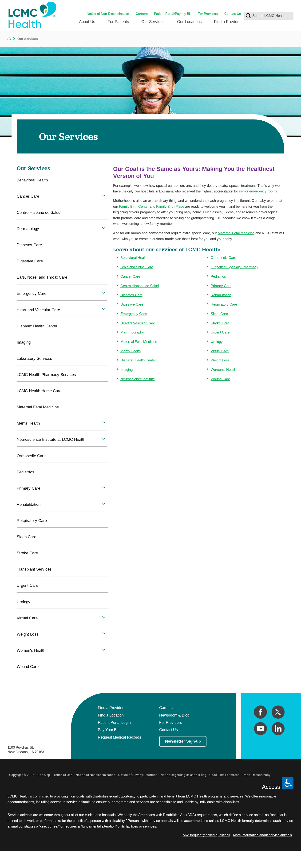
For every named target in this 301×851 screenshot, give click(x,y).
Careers (142, 13)
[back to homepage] (9, 38)
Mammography (132, 332)
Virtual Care (220, 351)
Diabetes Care (131, 295)
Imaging (126, 370)
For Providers (208, 13)
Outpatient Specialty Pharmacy (234, 267)
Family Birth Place (170, 206)
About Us (87, 21)
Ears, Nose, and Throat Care (42, 277)
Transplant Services (34, 569)
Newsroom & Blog (174, 715)
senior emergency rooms (258, 191)
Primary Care (221, 286)
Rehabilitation (221, 295)
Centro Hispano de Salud (139, 286)
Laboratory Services (34, 358)
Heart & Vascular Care (137, 323)
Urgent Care (220, 332)
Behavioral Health (133, 258)
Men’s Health (130, 351)
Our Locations (189, 21)
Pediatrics (218, 276)
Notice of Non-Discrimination (108, 13)
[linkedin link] (278, 728)
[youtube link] (260, 728)
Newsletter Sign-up (183, 741)
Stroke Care (220, 323)
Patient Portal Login (114, 722)
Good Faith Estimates (224, 775)
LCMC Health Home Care (39, 390)
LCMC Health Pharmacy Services (46, 374)
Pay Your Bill (108, 730)
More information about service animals (262, 835)
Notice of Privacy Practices (137, 775)
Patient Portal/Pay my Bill (172, 13)
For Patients (118, 21)
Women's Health (223, 370)
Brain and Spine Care (136, 267)
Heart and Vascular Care (38, 309)
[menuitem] (87, 23)
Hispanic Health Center (138, 360)
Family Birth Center (134, 206)
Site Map (43, 775)
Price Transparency (256, 775)
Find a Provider (227, 21)
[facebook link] (260, 711)
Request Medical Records (119, 737)
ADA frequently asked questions (206, 835)
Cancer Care (130, 276)
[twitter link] (278, 711)
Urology (217, 342)
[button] (103, 195)
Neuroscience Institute (137, 379)
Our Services (153, 21)
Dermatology (28, 228)
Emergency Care (133, 314)
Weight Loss (220, 360)
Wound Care (220, 379)
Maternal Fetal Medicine (236, 233)
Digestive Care (131, 304)
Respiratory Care (224, 304)
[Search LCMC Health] (248, 15)
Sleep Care (219, 314)
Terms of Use (62, 775)
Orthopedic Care (223, 258)
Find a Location (111, 715)
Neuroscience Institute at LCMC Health (51, 439)
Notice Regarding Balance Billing (183, 775)
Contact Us (232, 13)
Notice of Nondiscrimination (95, 775)
